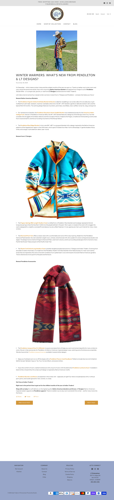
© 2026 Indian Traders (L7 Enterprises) (17, 493)
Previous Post (24, 402)
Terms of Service (70, 471)
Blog (75, 24)
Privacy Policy (69, 469)
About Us (44, 469)
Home (39, 24)
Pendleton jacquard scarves (37, 352)
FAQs (44, 477)
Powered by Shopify (32, 493)
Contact (67, 24)
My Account (19, 469)
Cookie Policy (69, 474)
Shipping (69, 477)
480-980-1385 (95, 482)
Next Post (91, 402)
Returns (69, 480)
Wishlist (18, 471)
